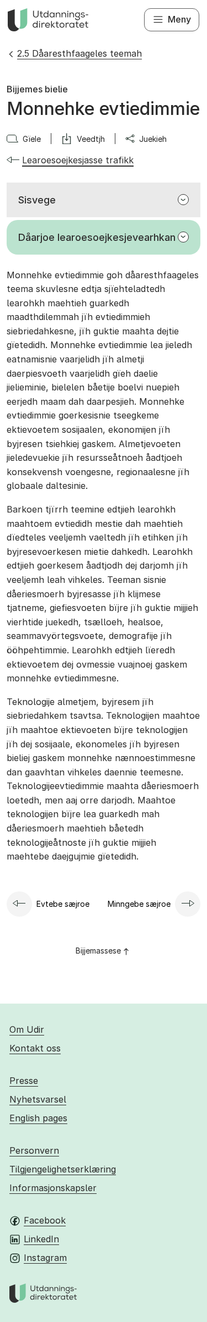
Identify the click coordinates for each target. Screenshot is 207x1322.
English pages (38, 1117)
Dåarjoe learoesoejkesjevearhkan (97, 237)
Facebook (45, 1220)
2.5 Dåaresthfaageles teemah (79, 53)
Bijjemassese (98, 950)
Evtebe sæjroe (62, 903)
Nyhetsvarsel (37, 1099)
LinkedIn (41, 1238)
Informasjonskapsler (53, 1187)
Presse (23, 1080)
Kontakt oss (35, 1048)
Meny (179, 19)
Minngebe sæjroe (139, 903)
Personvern (34, 1150)
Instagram (45, 1257)
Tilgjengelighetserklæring (62, 1169)
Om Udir (26, 1029)
